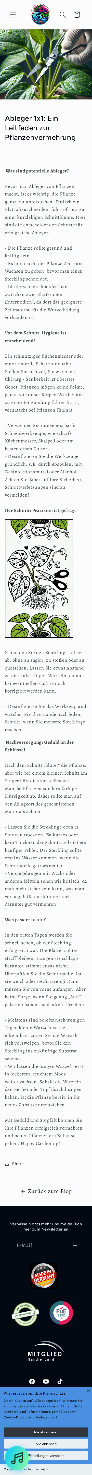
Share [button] (18, 1164)
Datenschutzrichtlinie (21, 1469)
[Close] (88, 1390)
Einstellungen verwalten (46, 1456)
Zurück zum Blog (50, 1191)
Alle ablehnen (46, 1444)
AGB (44, 1469)
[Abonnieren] (75, 1245)
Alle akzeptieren (46, 1432)
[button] (13, 15)
